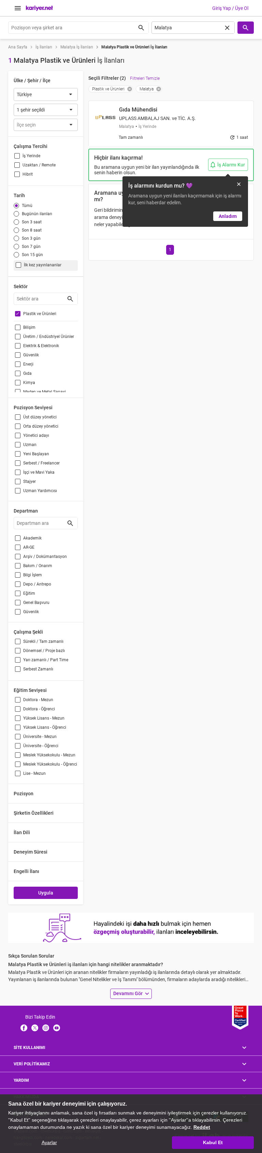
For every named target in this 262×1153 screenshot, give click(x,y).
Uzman (30, 444)
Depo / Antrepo (37, 584)
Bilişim (29, 327)
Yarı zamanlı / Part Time (45, 659)
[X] (34, 1027)
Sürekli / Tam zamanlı (43, 641)
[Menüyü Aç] (18, 8)
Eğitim (29, 593)
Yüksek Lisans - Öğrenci (44, 727)
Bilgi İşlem (32, 575)
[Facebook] (23, 1027)
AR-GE (28, 547)
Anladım (228, 216)
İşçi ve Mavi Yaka (39, 472)
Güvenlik (31, 355)
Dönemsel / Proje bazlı (44, 650)
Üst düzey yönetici (40, 417)
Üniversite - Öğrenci (40, 745)
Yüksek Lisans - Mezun (43, 718)
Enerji (28, 364)
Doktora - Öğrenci (39, 709)
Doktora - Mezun (38, 699)
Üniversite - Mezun (40, 736)
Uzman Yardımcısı (40, 490)
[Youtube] (56, 1027)
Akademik (32, 538)
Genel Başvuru (36, 602)
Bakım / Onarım (37, 565)
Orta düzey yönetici (40, 426)
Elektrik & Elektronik (41, 345)
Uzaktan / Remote (39, 165)
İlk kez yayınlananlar (42, 265)
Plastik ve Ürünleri (39, 313)
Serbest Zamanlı (38, 669)
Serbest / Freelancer (41, 463)
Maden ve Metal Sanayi (44, 391)
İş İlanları (43, 47)
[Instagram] (45, 1027)
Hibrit (28, 174)
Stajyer (29, 481)
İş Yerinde (31, 155)
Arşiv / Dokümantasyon (45, 556)
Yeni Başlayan (36, 454)
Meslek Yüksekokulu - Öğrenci (50, 764)
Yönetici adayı (36, 435)
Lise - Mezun (34, 773)
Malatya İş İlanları (76, 47)
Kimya (29, 382)
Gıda (27, 373)
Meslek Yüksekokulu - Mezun (49, 755)
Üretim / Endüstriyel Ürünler (48, 336)
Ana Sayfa (17, 47)
